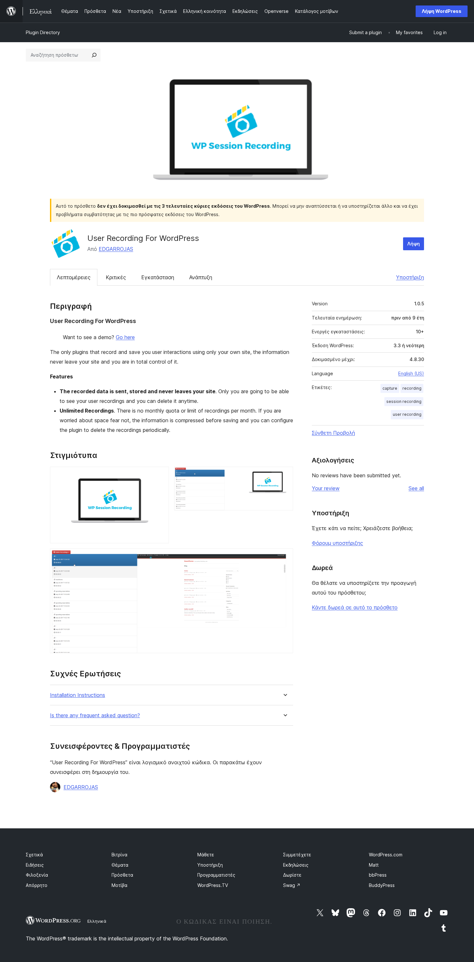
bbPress (378, 875)
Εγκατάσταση (157, 277)
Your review (326, 488)
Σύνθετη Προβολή (333, 433)
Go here (125, 337)
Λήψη (413, 243)
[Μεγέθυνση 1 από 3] (160, 475)
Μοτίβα (119, 885)
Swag (292, 885)
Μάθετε (205, 854)
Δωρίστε (292, 875)
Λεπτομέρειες (74, 277)
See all (416, 488)
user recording (407, 414)
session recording (403, 401)
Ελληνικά (96, 921)
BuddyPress (382, 885)
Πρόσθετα (122, 875)
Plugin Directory (43, 32)
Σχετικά (34, 854)
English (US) (411, 373)
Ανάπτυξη (200, 277)
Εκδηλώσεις (296, 865)
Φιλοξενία (37, 875)
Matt (374, 865)
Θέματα (120, 865)
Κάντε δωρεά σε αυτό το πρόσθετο (355, 607)
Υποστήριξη (410, 277)
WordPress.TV (212, 885)
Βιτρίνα (119, 854)
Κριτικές (116, 277)
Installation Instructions (77, 695)
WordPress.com (385, 854)
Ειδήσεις (35, 865)
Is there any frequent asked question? (95, 715)
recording (411, 388)
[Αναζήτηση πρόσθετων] (94, 55)
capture (389, 388)
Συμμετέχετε (297, 854)
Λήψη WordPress (441, 11)
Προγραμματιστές (216, 875)
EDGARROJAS (116, 249)
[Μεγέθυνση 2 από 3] (284, 475)
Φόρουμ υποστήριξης (337, 543)
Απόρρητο (36, 885)
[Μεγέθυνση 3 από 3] (284, 557)
